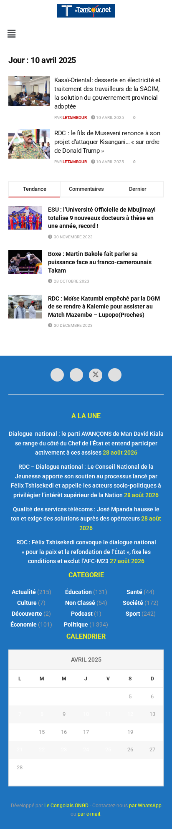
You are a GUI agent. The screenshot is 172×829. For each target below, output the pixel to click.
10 (86, 714)
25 (108, 749)
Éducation (78, 592)
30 (64, 767)
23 (64, 749)
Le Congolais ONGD (66, 806)
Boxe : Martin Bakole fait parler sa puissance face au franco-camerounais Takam (100, 261)
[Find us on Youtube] (114, 375)
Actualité (24, 592)
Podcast (82, 613)
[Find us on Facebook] (57, 375)
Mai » (95, 781)
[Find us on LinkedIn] (76, 375)
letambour (75, 117)
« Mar (77, 781)
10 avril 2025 (109, 117)
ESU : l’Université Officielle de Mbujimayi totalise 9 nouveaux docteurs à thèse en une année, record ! (102, 217)
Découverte (27, 613)
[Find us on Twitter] (95, 375)
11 (108, 714)
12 (130, 714)
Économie (23, 624)
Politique (76, 624)
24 (86, 749)
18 (108, 732)
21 (20, 749)
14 (20, 732)
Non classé (80, 602)
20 (152, 732)
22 (42, 749)
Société (133, 602)
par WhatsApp (145, 806)
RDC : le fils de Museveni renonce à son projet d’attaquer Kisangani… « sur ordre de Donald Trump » (107, 141)
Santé (134, 592)
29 (42, 767)
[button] (11, 34)
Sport (133, 613)
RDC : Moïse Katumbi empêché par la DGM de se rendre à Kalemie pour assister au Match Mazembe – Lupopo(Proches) (104, 306)
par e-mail (89, 814)
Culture (27, 602)
